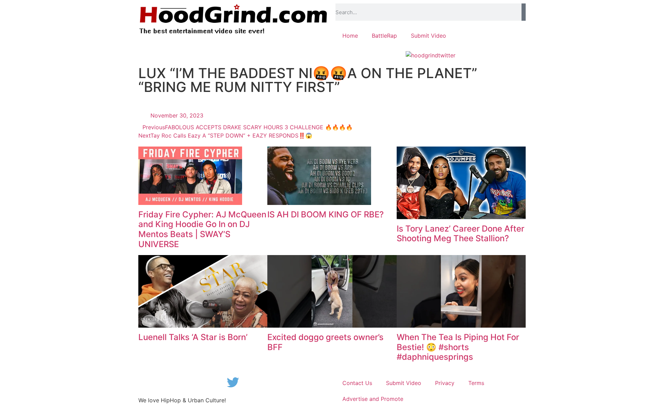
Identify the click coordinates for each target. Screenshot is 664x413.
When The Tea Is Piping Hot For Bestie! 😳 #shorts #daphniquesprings (458, 347)
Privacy (444, 382)
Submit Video (428, 35)
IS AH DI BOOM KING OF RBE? (325, 214)
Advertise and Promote (372, 398)
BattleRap (384, 35)
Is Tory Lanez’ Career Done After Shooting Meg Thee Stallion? (460, 234)
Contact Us (357, 382)
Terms (476, 382)
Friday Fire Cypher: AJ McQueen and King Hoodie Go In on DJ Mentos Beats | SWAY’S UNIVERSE (202, 229)
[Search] (524, 12)
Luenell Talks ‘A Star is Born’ (193, 337)
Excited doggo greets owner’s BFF (325, 342)
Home (350, 35)
